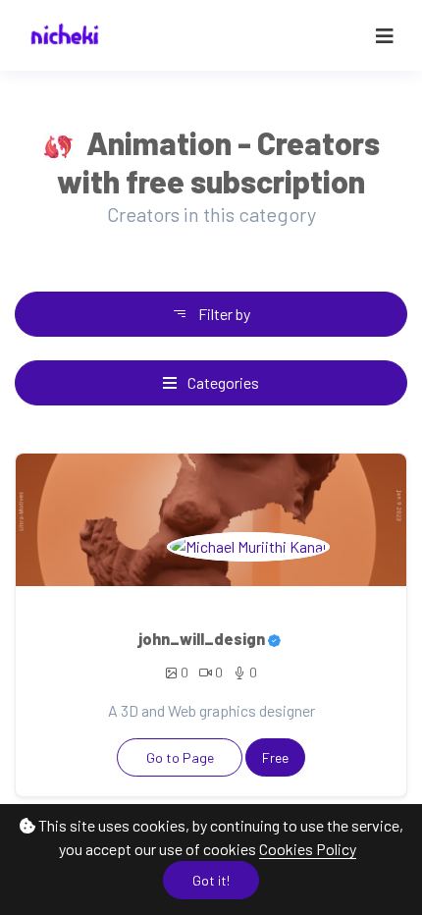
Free (275, 757)
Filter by (222, 313)
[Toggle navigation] (384, 36)
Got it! (211, 880)
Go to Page (180, 757)
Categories (222, 382)
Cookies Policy (307, 848)
